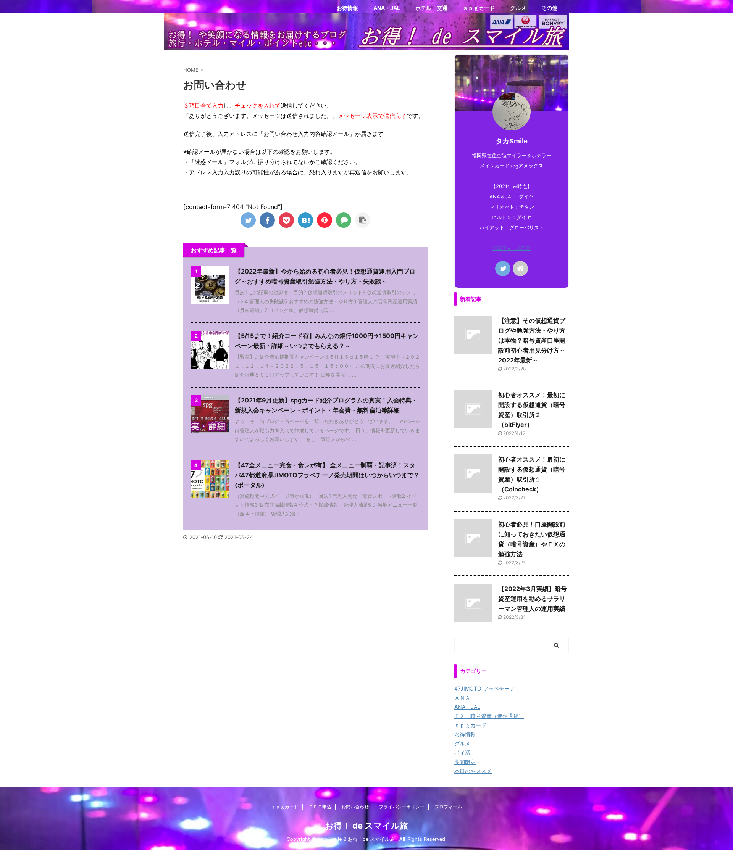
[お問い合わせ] (305, 220)
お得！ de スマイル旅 (366, 826)
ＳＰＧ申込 (319, 807)
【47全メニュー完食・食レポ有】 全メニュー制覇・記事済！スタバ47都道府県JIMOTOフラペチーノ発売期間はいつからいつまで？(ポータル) (327, 475)
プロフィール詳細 (511, 248)
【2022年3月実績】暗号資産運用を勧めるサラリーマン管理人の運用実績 (532, 598)
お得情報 (347, 8)
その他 (549, 8)
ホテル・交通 (431, 8)
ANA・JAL (386, 8)
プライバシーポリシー (402, 807)
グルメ (518, 8)
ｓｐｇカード (479, 8)
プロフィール (448, 807)
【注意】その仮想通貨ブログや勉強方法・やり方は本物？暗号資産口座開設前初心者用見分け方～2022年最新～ (531, 340)
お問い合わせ (355, 807)
